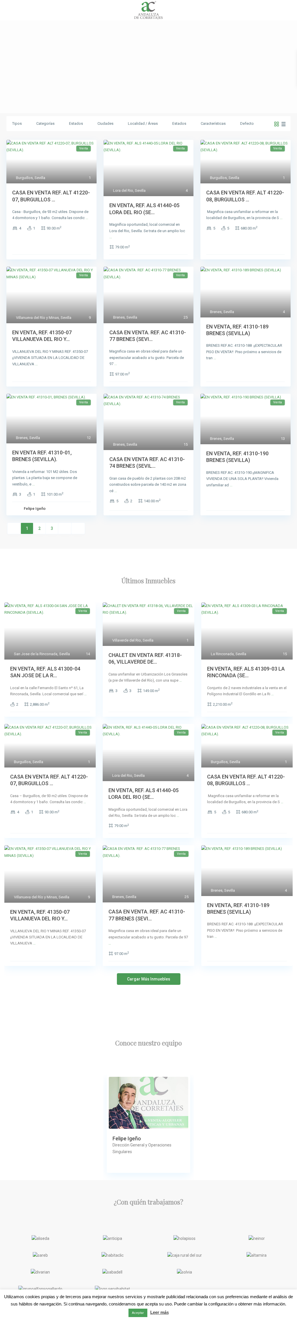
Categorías (45, 123)
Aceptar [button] (138, 1313)
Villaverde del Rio (126, 640)
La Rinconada (222, 654)
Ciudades (105, 123)
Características (213, 123)
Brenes (119, 317)
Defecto (247, 123)
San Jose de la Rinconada (35, 654)
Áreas (153, 123)
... (87, 218)
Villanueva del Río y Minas (37, 317)
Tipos (17, 123)
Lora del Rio (123, 190)
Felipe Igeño (35, 508)
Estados (76, 123)
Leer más (159, 1312)
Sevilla (40, 178)
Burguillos (24, 178)
